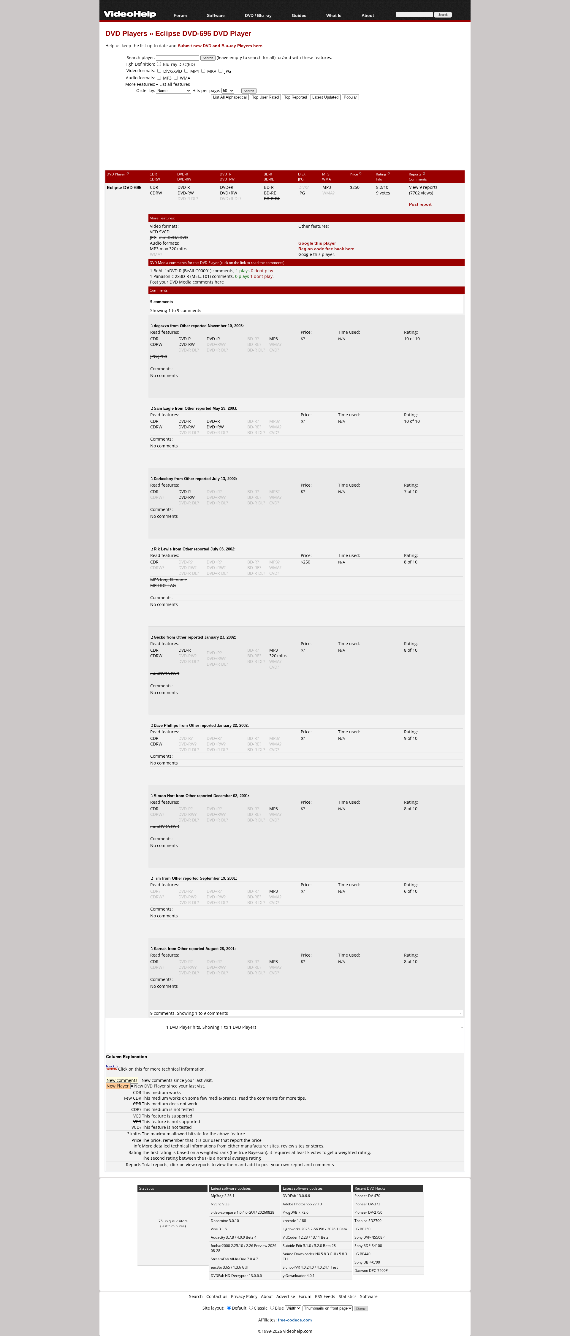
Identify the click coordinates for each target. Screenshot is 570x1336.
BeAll (158, 270)
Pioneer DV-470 (367, 1195)
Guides (299, 15)
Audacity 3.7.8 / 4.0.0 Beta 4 (233, 1237)
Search (196, 1296)
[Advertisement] (285, 145)
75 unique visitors (173, 1220)
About (267, 1296)
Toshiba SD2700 (367, 1220)
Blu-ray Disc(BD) (179, 64)
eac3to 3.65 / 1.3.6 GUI (229, 1267)
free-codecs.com (295, 1320)
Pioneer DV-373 (367, 1204)
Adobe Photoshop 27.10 (302, 1204)
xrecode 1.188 (294, 1220)
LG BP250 (362, 1228)
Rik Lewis (163, 549)
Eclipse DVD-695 (124, 187)
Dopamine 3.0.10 (225, 1220)
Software (216, 15)
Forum (180, 15)
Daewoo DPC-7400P (371, 1270)
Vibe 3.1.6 (219, 1228)
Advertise (285, 1296)
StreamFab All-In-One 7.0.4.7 (234, 1258)
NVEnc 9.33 (220, 1204)
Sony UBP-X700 (367, 1262)
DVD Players (126, 33)
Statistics (348, 1296)
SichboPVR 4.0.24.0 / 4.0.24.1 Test (310, 1267)
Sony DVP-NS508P (369, 1237)
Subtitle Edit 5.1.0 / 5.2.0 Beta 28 (309, 1245)
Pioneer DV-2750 (368, 1212)
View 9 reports (423, 187)
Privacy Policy (244, 1296)
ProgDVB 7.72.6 (295, 1212)
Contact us (216, 1296)
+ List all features (173, 84)
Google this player (317, 243)
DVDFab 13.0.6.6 (296, 1195)
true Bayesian (252, 1152)
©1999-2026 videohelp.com (285, 1331)
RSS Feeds (325, 1296)
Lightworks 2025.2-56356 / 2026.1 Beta (315, 1228)
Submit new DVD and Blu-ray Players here (220, 45)
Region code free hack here (326, 248)
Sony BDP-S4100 (368, 1245)
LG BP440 (362, 1253)
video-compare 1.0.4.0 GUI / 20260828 (242, 1212)
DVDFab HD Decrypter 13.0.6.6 (236, 1275)
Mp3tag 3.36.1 (223, 1195)
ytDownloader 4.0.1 (299, 1275)
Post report (420, 204)
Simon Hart (164, 795)
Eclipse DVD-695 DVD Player (203, 33)
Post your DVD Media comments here (187, 282)
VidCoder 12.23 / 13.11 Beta (306, 1237)
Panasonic (163, 276)
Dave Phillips (166, 725)
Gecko (159, 637)
